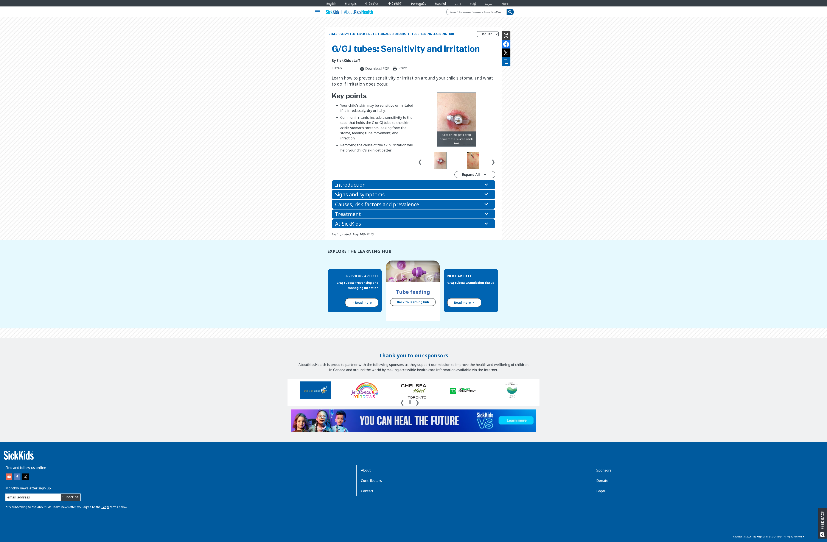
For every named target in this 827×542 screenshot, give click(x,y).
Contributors (371, 480)
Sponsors (603, 470)
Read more (363, 302)
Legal (105, 507)
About (366, 470)
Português (418, 4)
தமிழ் (473, 4)
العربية (489, 4)
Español (440, 4)
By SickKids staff (346, 60)
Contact (367, 491)
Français (351, 4)
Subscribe (70, 497)
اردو (457, 4)
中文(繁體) (395, 4)
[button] (413, 184)
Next (493, 161)
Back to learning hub (413, 302)
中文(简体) (372, 4)
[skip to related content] (456, 119)
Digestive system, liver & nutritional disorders (367, 34)
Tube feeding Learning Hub (433, 34)
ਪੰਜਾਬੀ (506, 4)
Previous (420, 161)
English (331, 4)
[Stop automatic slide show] (409, 402)
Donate (602, 480)
